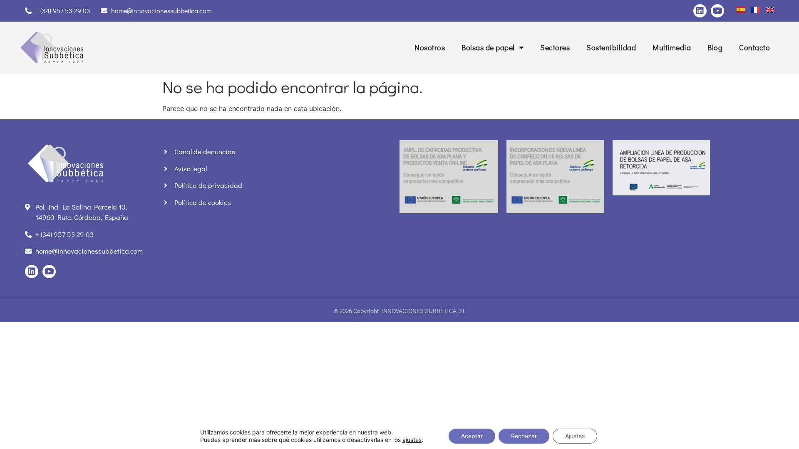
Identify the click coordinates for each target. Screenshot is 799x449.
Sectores (555, 47)
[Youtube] (717, 10)
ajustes (412, 439)
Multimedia (672, 47)
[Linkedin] (700, 10)
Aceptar (472, 435)
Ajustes (575, 435)
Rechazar (524, 435)
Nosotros (429, 47)
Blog (714, 47)
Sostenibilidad (611, 47)
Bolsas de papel (488, 47)
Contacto (754, 47)
